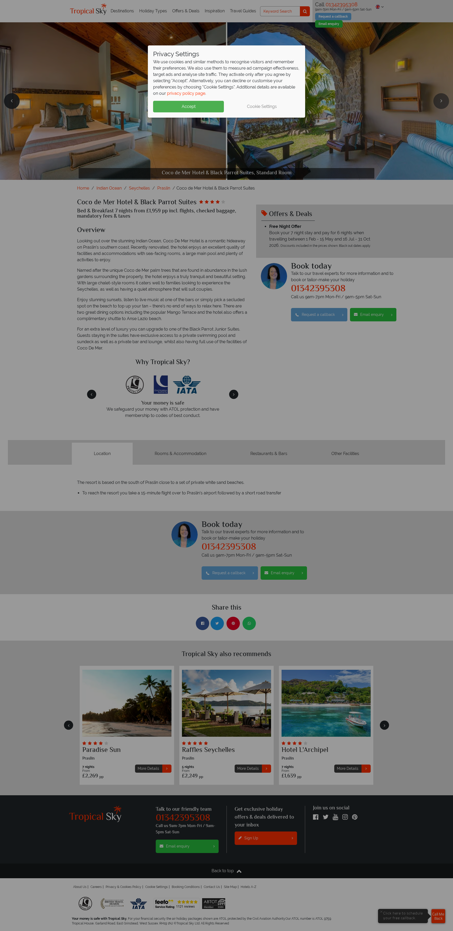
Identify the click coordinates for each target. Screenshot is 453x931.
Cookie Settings (262, 106)
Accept (189, 106)
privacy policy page (186, 93)
